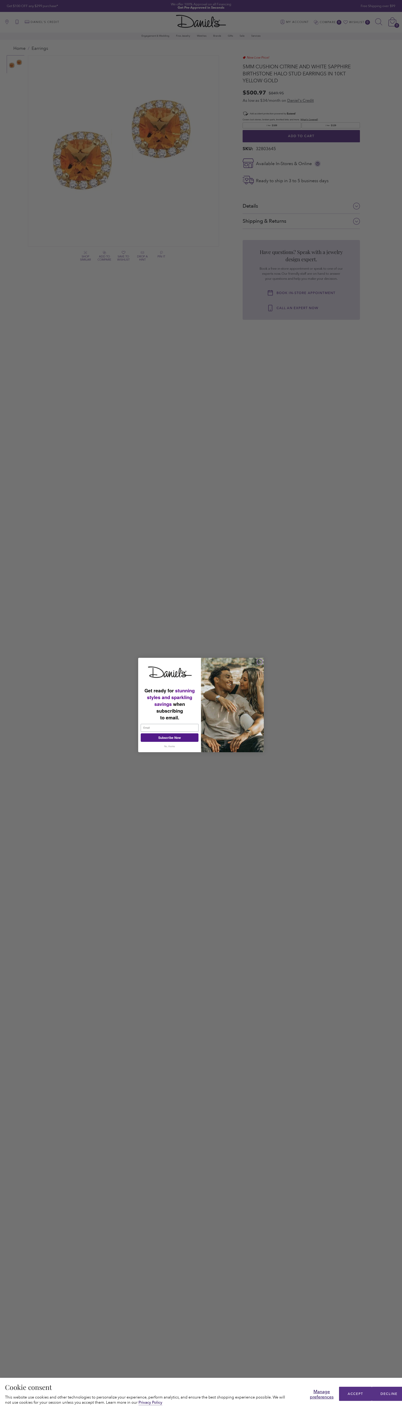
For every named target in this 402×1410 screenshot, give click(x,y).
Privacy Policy (150, 1402)
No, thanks (169, 746)
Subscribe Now (169, 737)
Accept (355, 1394)
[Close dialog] (260, 662)
